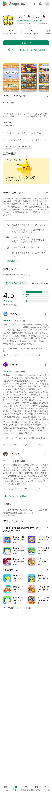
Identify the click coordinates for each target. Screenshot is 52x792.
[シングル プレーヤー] (14, 140)
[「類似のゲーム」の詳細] (47, 570)
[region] (26, 32)
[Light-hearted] (24, 146)
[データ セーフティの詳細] (13, 261)
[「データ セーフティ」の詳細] (47, 192)
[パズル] (8, 133)
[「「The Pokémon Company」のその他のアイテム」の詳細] (47, 528)
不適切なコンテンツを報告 (17, 608)
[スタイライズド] (37, 140)
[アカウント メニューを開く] (47, 4)
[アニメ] (8, 146)
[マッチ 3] (21, 133)
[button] (38, 34)
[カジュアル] (36, 133)
